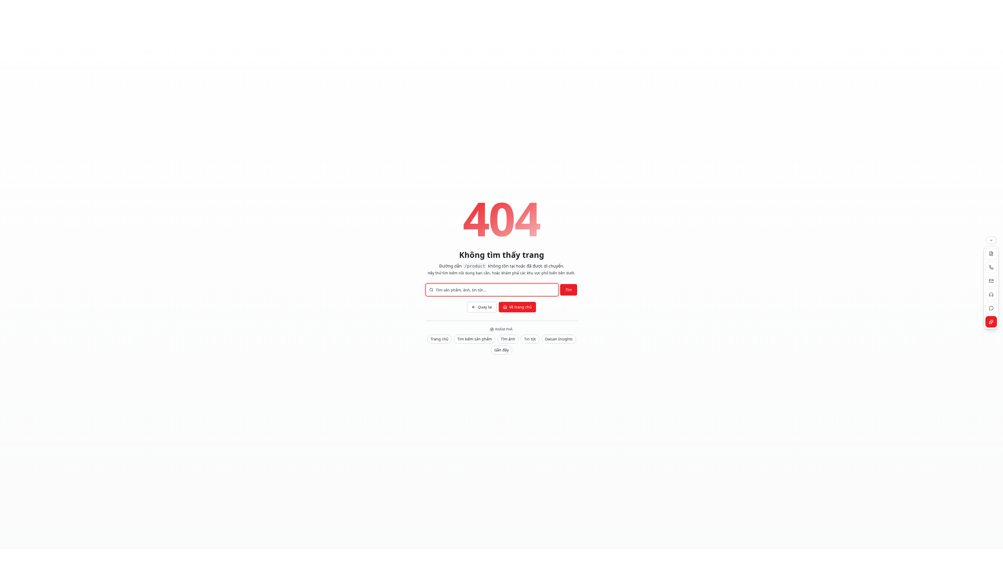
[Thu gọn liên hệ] (991, 240)
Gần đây (501, 349)
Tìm (568, 289)
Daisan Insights (559, 338)
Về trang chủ (520, 306)
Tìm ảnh (508, 338)
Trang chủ (439, 338)
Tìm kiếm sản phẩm (474, 338)
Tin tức (530, 338)
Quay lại (485, 306)
